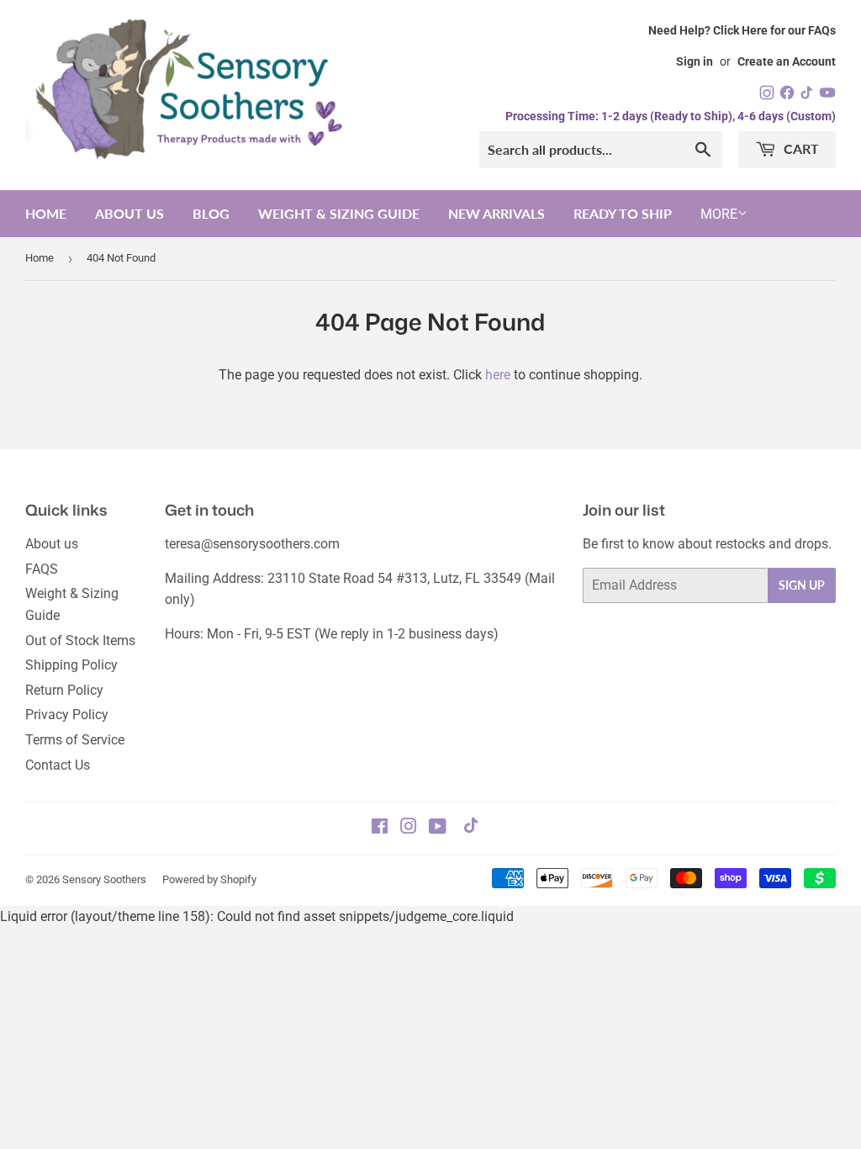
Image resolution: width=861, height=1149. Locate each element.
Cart (799, 148)
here (497, 375)
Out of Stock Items (80, 641)
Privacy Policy (66, 715)
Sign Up (802, 585)
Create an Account (786, 61)
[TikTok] (809, 96)
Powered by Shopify (209, 879)
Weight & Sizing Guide (339, 213)
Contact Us (57, 765)
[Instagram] (768, 96)
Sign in (694, 61)
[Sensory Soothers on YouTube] (437, 828)
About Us (129, 213)
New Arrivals (496, 213)
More (718, 214)
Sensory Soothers (104, 879)
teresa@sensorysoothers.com (252, 544)
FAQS (41, 569)
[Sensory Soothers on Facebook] (379, 828)
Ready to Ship (622, 213)
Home (45, 213)
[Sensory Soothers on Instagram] (408, 828)
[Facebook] (789, 96)
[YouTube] (827, 96)
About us (51, 544)
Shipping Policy (71, 665)
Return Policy (64, 690)
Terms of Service (74, 740)
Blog (211, 213)
